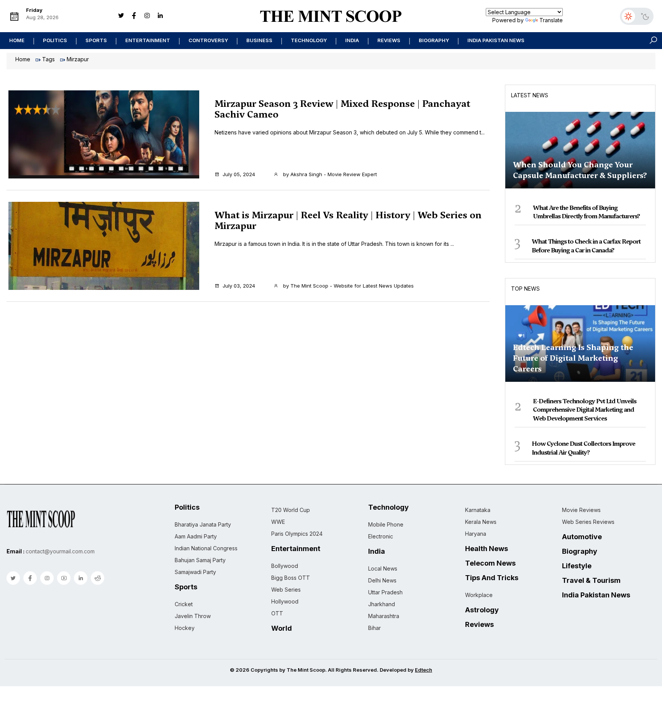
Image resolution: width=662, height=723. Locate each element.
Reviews (388, 40)
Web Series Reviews (588, 522)
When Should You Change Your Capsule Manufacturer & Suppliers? (580, 170)
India (352, 40)
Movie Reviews (581, 510)
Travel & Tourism (591, 580)
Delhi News (382, 580)
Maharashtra (383, 616)
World (281, 628)
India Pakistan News (495, 40)
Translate (551, 20)
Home (17, 40)
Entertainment (147, 40)
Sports (96, 40)
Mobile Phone (385, 524)
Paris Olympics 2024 (297, 533)
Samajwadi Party (195, 572)
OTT (277, 613)
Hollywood (284, 601)
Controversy (208, 40)
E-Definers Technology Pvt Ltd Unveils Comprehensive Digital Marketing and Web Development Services (584, 409)
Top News (525, 288)
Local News (382, 568)
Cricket (184, 604)
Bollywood (284, 566)
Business (259, 40)
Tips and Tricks (491, 577)
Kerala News (480, 522)
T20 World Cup (290, 510)
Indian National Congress (206, 548)
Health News (486, 548)
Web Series (286, 589)
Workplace (479, 595)
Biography (434, 40)
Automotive (582, 536)
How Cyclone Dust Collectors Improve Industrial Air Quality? (583, 448)
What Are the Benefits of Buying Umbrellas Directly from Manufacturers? (586, 212)
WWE (278, 522)
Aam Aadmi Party (196, 536)
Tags (48, 59)
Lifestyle (577, 566)
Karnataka (477, 510)
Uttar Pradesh (385, 592)
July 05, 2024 (239, 174)
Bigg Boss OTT (290, 577)
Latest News (529, 95)
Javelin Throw (193, 616)
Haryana (475, 533)
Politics (55, 40)
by (329, 174)
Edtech (423, 670)
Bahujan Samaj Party (200, 560)
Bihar (374, 628)
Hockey (185, 628)
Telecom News (490, 563)
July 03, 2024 (239, 286)
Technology (309, 40)
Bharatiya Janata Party (203, 524)
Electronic (380, 536)
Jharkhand (381, 604)
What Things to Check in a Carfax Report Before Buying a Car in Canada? (586, 245)
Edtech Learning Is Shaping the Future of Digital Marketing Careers (573, 358)
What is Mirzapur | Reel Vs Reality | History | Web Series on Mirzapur (348, 220)
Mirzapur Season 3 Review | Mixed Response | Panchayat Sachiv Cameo (342, 109)
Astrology (482, 610)
